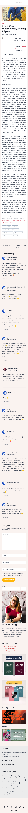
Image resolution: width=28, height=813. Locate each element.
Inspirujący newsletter (10, 651)
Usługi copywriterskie (9, 648)
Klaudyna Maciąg (8, 34)
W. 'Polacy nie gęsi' (19, 232)
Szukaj (3, 586)
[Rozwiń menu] (16, 2)
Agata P (9, 338)
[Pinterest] (16, 810)
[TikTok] (23, 806)
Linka (8, 504)
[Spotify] (12, 810)
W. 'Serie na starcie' (7, 235)
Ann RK (9, 431)
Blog (3, 23)
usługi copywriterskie (8, 794)
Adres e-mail (6, 562)
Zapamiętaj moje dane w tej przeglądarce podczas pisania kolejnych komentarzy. (13, 574)
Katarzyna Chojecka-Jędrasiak (16, 287)
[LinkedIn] (19, 806)
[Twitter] (12, 806)
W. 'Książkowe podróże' (8, 232)
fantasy (9, 226)
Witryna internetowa (8, 569)
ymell (8, 410)
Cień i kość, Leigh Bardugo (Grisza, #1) (21, 245)
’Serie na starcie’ (21, 220)
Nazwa (5, 555)
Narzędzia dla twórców (10, 646)
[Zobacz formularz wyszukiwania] (24, 2)
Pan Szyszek (10, 257)
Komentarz (6, 534)
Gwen (8, 310)
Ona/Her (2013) (6, 244)
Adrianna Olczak (11, 482)
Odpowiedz (5, 278)
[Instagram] (16, 806)
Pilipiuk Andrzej (15, 229)
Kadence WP (15, 803)
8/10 (4, 226)
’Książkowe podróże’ (8, 222)
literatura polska (6, 229)
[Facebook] (4, 806)
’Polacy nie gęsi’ (10, 220)
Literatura (15, 226)
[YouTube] (8, 806)
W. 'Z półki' (15, 235)
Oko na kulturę (11, 453)
